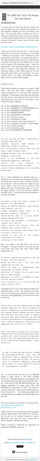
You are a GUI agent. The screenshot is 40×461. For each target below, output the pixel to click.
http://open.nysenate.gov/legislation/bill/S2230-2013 (19, 47)
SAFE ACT (32, 442)
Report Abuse (33, 459)
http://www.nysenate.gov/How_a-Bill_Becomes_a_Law (12, 406)
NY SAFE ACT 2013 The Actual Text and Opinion (22, 17)
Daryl (30, 439)
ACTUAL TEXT (19, 442)
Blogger (27, 459)
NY (26, 442)
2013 (11, 442)
